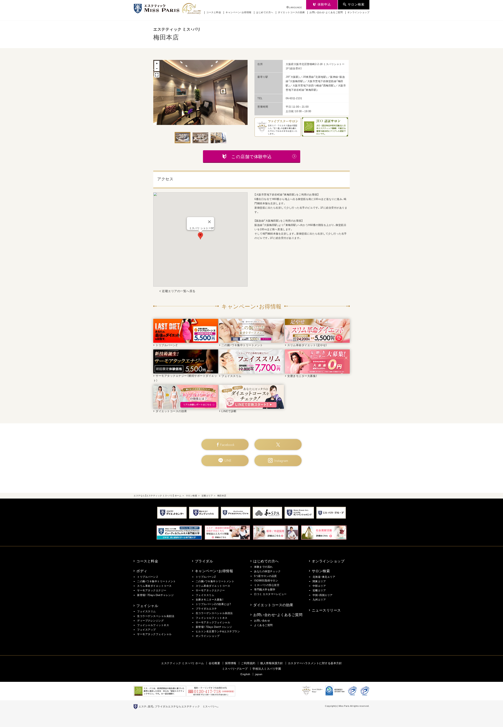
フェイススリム (146, 611)
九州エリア (319, 599)
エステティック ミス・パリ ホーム (182, 663)
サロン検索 (321, 570)
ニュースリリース (326, 610)
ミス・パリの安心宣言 (266, 585)
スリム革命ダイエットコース (154, 586)
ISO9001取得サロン (266, 580)
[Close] (209, 221)
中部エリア (319, 586)
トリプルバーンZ (206, 576)
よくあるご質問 (263, 625)
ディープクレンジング (150, 620)
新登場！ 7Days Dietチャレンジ (155, 595)
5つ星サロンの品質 (265, 576)
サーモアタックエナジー (151, 590)
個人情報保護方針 (271, 663)
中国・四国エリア (323, 595)
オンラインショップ (358, 12)
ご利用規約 (248, 663)
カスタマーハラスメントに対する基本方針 (315, 663)
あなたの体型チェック (267, 571)
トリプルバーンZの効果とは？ (213, 604)
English (245, 674)
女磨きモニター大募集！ (210, 599)
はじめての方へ (264, 12)
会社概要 (214, 663)
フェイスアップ (146, 629)
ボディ (141, 570)
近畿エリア (319, 590)
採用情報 (230, 663)
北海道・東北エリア (324, 576)
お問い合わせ (262, 620)
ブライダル (204, 561)
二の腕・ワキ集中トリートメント (156, 581)
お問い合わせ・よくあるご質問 (326, 12)
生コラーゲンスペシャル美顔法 (155, 616)
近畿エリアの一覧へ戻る (179, 291)
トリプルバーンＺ (147, 576)
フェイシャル (147, 605)
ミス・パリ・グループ (235, 668)
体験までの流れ (263, 566)
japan (259, 674)
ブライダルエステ (206, 608)
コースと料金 (213, 12)
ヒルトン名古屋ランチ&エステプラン (218, 631)
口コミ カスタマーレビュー (270, 594)
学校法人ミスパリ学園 (266, 668)
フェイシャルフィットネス (153, 625)
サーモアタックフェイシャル (154, 634)
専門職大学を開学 (264, 589)
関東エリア (319, 581)
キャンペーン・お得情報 (239, 12)
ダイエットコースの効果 (291, 12)
